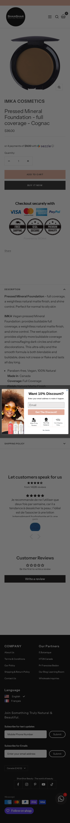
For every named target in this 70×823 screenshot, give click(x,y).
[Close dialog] (67, 390)
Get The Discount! (46, 412)
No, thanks (46, 430)
